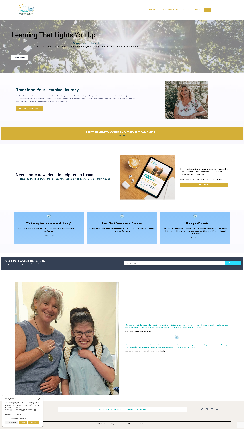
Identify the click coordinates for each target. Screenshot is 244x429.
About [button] (150, 10)
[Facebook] (202, 409)
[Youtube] (217, 409)
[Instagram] (207, 409)
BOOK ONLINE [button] (173, 10)
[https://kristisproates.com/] (26, 10)
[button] (191, 10)
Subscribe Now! (232, 263)
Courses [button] (160, 10)
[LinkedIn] (212, 409)
